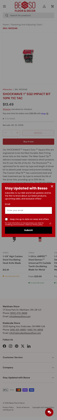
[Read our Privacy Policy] (50, 223)
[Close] (52, 186)
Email (7, 204)
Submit (28, 230)
